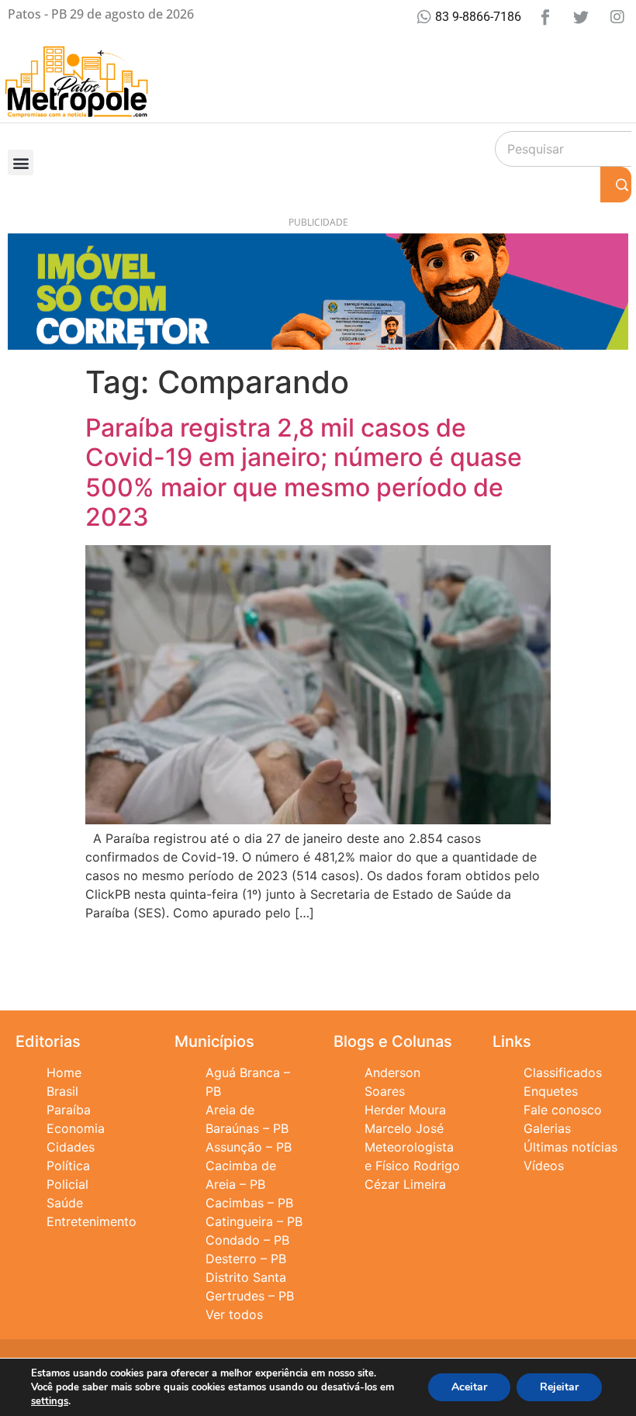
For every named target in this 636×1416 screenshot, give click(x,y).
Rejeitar (559, 1387)
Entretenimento (92, 1221)
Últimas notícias (570, 1147)
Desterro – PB (246, 1258)
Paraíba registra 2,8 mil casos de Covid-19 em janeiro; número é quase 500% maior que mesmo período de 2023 (303, 472)
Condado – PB (247, 1240)
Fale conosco (563, 1109)
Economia (76, 1128)
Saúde (65, 1203)
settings (49, 1401)
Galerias (547, 1128)
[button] (20, 162)
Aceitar (469, 1387)
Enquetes (551, 1091)
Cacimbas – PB (249, 1203)
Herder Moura (405, 1109)
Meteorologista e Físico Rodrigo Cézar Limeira (412, 1165)
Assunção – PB (249, 1147)
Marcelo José (404, 1128)
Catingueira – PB (254, 1221)
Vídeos (544, 1165)
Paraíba (69, 1109)
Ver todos (234, 1314)
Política (68, 1165)
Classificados (563, 1072)
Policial (67, 1184)
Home (64, 1072)
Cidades (71, 1147)
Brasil (62, 1091)
